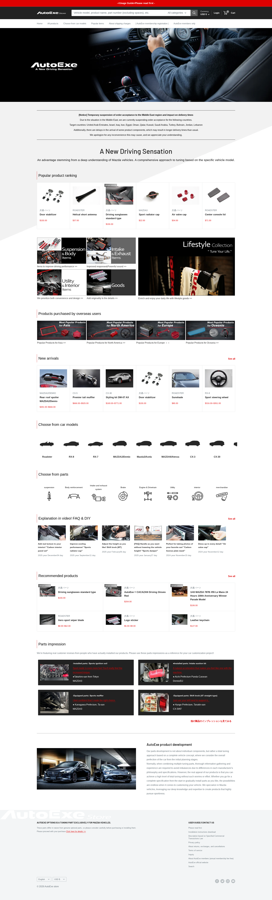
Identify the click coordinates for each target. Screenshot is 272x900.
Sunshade (177, 397)
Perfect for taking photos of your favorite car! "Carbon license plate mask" (179, 547)
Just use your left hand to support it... (191, 700)
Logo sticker (131, 620)
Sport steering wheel (216, 397)
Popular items (97, 23)
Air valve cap (179, 214)
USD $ (57, 879)
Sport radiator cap (149, 214)
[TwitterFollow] (222, 881)
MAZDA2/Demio (48, 393)
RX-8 (207, 393)
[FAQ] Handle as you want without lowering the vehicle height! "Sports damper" (148, 547)
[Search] (194, 13)
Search (191, 866)
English (41, 879)
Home (39, 23)
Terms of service (195, 850)
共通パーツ (45, 210)
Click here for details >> (76, 831)
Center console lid (215, 214)
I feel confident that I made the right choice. (94, 700)
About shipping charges (120, 23)
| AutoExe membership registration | (152, 23)
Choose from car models (74, 23)
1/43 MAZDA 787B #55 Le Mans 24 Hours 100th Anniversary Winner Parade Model (209, 596)
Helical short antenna (85, 214)
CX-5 (75, 393)
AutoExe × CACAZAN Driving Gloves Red (145, 594)
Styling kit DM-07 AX (117, 397)
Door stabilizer (48, 214)
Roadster (79, 210)
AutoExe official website (198, 862)
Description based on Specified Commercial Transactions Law (206, 837)
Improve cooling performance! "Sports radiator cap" (80, 547)
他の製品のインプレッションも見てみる (211, 721)
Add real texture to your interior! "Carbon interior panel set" (50, 547)
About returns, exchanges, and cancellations (206, 846)
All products (52, 23)
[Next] (235, 444)
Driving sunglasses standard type (116, 216)
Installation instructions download (202, 832)
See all (232, 359)
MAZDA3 (143, 210)
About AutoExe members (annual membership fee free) (210, 858)
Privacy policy (194, 842)
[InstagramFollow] (228, 881)
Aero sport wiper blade (71, 620)
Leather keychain (199, 620)
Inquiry (191, 854)
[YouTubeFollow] (233, 881)
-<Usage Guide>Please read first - (136, 3)
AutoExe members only (184, 23)
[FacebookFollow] (217, 881)
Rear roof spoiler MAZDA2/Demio (49, 399)
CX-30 (109, 393)
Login (216, 13)
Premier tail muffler (84, 397)
